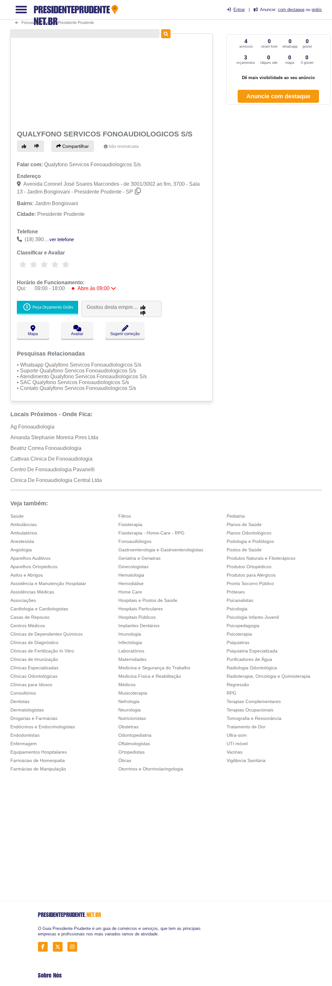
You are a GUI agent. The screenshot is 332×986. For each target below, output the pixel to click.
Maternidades (132, 659)
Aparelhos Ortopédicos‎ (33, 566)
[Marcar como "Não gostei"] (37, 146)
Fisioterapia (130, 524)
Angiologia (21, 549)
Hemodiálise (131, 583)
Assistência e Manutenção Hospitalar (48, 583)
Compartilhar (75, 146)
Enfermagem (23, 743)
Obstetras (128, 726)
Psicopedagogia (243, 625)
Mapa (33, 334)
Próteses (236, 591)
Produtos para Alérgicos (251, 575)
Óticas (124, 760)
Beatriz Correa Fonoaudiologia (45, 448)
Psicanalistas (240, 600)
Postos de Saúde (244, 549)
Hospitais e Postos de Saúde (147, 600)
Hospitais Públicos (137, 617)
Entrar (239, 9)
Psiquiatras (238, 642)
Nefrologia (128, 701)
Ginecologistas (133, 566)
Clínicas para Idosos (31, 684)
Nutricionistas (132, 718)
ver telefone (61, 239)
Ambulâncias (23, 524)
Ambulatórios (23, 532)
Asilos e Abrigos (26, 575)
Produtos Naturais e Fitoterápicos (261, 558)
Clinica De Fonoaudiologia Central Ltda (56, 480)
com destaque (291, 9)
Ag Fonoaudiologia (32, 426)
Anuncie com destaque (278, 96)
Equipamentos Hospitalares (38, 752)
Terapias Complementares (254, 701)
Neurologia (129, 709)
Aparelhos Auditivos (30, 558)
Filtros (124, 516)
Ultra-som (237, 735)
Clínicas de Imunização (34, 659)
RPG (231, 693)
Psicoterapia (239, 634)
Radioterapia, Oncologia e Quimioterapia (268, 676)
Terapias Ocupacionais (250, 709)
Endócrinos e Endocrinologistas (42, 726)
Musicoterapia (132, 693)
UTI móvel (237, 743)
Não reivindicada (124, 146)
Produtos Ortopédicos (249, 566)
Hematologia (131, 575)
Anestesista (22, 541)
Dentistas (20, 701)
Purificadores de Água (249, 659)
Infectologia (130, 642)
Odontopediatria (134, 735)
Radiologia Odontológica (252, 667)
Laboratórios (131, 650)
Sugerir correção (125, 334)
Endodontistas (25, 735)
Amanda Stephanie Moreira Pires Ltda (54, 437)
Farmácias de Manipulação (38, 768)
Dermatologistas (27, 709)
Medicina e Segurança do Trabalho (154, 667)
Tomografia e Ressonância (254, 718)
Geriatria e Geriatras (139, 558)
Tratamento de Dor (246, 726)
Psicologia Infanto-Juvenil (253, 617)
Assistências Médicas (32, 591)
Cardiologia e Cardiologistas (39, 608)
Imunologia (129, 634)
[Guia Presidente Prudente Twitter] (59, 947)
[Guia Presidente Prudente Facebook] (44, 947)
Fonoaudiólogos (134, 541)
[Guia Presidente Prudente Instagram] (74, 947)
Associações (23, 600)
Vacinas (235, 752)
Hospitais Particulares (140, 608)
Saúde (17, 516)
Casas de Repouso (30, 617)
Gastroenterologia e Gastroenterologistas (160, 549)
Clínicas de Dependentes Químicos (46, 634)
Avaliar (77, 334)
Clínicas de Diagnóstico (34, 642)
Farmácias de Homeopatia (37, 760)
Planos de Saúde (244, 524)
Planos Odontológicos (249, 532)
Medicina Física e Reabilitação (149, 676)
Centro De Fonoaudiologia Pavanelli (52, 469)
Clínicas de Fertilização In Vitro (42, 650)
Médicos (127, 684)
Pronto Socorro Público (250, 583)
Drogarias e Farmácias (33, 718)
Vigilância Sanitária (246, 760)
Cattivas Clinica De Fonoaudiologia (51, 459)
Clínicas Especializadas (34, 667)
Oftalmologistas (134, 743)
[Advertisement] (110, 81)
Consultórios (23, 693)
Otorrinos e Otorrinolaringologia (150, 768)
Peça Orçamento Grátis (52, 307)
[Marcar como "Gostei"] (25, 146)
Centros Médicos (27, 625)
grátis (317, 9)
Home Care (130, 591)
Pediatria (236, 516)
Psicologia (237, 608)
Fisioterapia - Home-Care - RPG (151, 532)
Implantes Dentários (139, 625)
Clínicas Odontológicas (33, 676)
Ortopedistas (131, 752)
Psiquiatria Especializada (252, 650)
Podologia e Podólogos (250, 541)
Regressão (238, 684)
